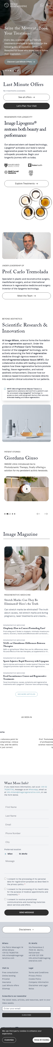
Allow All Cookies (41, 1040)
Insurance (6, 982)
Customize (9, 1040)
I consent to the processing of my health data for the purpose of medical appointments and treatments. (27, 892)
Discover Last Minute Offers (19, 62)
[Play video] (26, 489)
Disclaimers (25, 929)
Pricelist (6, 979)
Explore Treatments (25, 183)
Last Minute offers (10, 985)
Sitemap (6, 989)
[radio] (5, 854)
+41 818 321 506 (36, 955)
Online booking (8, 976)
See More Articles (26, 694)
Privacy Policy (35, 976)
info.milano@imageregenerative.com (23, 792)
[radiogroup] (26, 854)
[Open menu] (47, 5)
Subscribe (26, 1015)
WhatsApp (33, 789)
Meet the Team (24, 296)
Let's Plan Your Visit (27, 106)
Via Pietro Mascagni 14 (12, 947)
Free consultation (10, 972)
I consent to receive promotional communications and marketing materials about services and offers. (26, 902)
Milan (10, 854)
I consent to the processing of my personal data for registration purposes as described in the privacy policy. (28, 882)
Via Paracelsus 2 (36, 947)
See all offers (25, 97)
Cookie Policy (35, 979)
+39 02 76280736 (10, 953)
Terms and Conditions (38, 972)
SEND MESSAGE (26, 912)
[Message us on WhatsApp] (42, 5)
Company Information (39, 982)
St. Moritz (23, 854)
